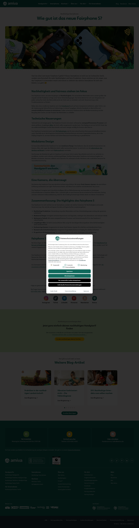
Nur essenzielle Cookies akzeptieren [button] (69, 280)
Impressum (86, 291)
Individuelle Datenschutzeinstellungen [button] (69, 285)
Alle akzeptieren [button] (69, 276)
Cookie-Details (53, 291)
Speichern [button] (69, 271)
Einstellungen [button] (82, 260)
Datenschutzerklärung (53, 260)
